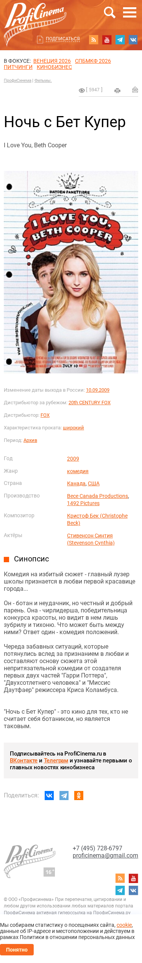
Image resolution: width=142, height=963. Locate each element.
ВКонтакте (23, 760)
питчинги (18, 67)
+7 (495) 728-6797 (97, 848)
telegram (120, 39)
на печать (117, 91)
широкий (73, 427)
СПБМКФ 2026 (93, 61)
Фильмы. (43, 80)
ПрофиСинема (17, 80)
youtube (107, 39)
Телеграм (56, 760)
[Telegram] (64, 795)
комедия (78, 471)
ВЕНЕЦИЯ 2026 (52, 61)
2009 (73, 459)
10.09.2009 (97, 390)
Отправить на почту (135, 89)
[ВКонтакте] (49, 795)
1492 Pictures (83, 503)
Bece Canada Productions (97, 496)
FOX (45, 415)
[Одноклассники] (78, 795)
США (94, 483)
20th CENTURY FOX (90, 402)
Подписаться (63, 38)
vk (133, 39)
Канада (76, 483)
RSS (93, 39)
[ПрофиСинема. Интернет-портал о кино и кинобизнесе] (35, 16)
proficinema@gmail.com (105, 855)
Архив (30, 440)
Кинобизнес (54, 67)
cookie (124, 925)
